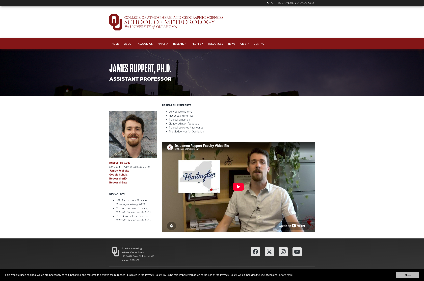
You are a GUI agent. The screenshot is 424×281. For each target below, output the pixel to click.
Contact (260, 43)
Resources (215, 43)
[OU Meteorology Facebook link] (255, 251)
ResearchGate (118, 182)
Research (179, 43)
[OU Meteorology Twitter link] (269, 251)
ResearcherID (118, 178)
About (128, 43)
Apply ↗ (163, 43)
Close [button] (407, 275)
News (231, 43)
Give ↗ (244, 43)
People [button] (196, 43)
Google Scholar (119, 174)
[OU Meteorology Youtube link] (297, 251)
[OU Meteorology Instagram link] (283, 251)
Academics (145, 43)
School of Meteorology (132, 248)
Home (115, 43)
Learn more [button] (286, 275)
